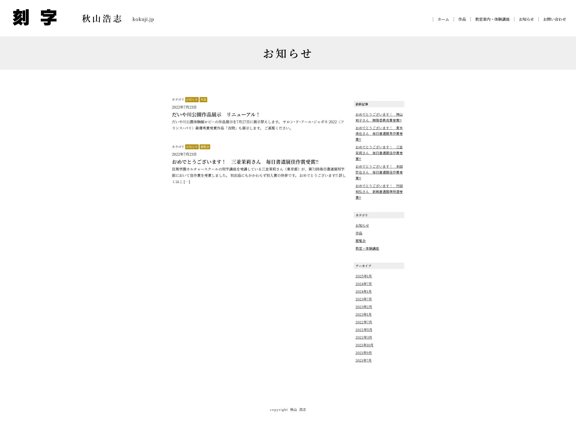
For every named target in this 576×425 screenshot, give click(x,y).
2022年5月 (364, 329)
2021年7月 (364, 360)
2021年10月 (365, 345)
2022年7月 (364, 322)
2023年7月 (364, 299)
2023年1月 (364, 314)
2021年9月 (364, 352)
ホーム (443, 19)
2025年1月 (364, 276)
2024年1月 (364, 291)
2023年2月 (364, 306)
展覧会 (204, 147)
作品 (462, 19)
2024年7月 (364, 283)
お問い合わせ (554, 19)
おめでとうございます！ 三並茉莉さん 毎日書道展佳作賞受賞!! (379, 153)
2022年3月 (364, 337)
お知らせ (526, 19)
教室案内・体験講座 (492, 19)
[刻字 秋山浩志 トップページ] (35, 16)
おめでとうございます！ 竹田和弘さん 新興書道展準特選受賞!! (379, 191)
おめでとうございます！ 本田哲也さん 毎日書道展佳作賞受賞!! (379, 172)
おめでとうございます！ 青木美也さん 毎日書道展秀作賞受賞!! (379, 133)
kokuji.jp (143, 19)
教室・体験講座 (367, 248)
